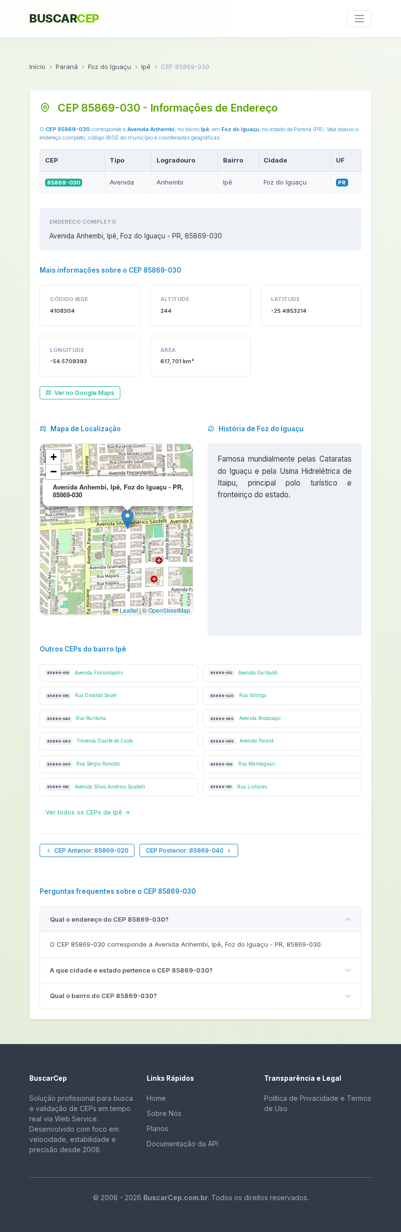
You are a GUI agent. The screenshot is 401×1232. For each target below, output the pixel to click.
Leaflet (128, 610)
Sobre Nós (164, 1113)
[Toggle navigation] (359, 18)
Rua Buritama (76, 718)
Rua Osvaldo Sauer (82, 695)
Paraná (67, 66)
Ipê (146, 66)
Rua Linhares (238, 787)
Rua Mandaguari (242, 764)
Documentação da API (182, 1143)
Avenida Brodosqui (245, 718)
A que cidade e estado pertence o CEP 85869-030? (131, 970)
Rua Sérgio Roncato (83, 764)
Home (156, 1098)
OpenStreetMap (169, 610)
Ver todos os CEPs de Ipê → (87, 812)
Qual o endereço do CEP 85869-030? (109, 919)
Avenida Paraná (242, 741)
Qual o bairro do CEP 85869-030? (103, 996)
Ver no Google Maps (84, 392)
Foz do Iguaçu (109, 66)
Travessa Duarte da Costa (90, 741)
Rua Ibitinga (238, 695)
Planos (157, 1128)
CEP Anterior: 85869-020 (91, 850)
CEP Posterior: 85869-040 (184, 850)
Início (37, 66)
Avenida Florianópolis (85, 672)
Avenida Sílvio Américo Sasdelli (96, 787)
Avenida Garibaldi (244, 672)
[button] (127, 519)
